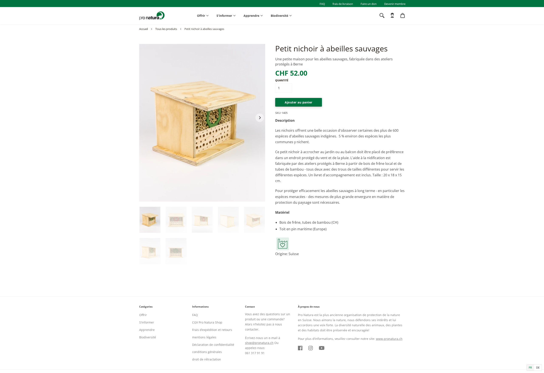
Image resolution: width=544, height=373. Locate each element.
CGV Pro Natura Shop (207, 322)
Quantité (281, 80)
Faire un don (369, 4)
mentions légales (204, 337)
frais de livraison (343, 4)
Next (259, 117)
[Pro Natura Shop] (152, 16)
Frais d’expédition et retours (212, 330)
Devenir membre (394, 4)
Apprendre (251, 16)
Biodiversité (279, 16)
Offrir (201, 16)
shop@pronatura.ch (259, 343)
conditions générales (207, 352)
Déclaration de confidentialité (213, 345)
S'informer (224, 16)
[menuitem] (392, 15)
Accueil (143, 29)
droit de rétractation (206, 359)
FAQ (322, 4)
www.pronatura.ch (389, 339)
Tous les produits (166, 29)
